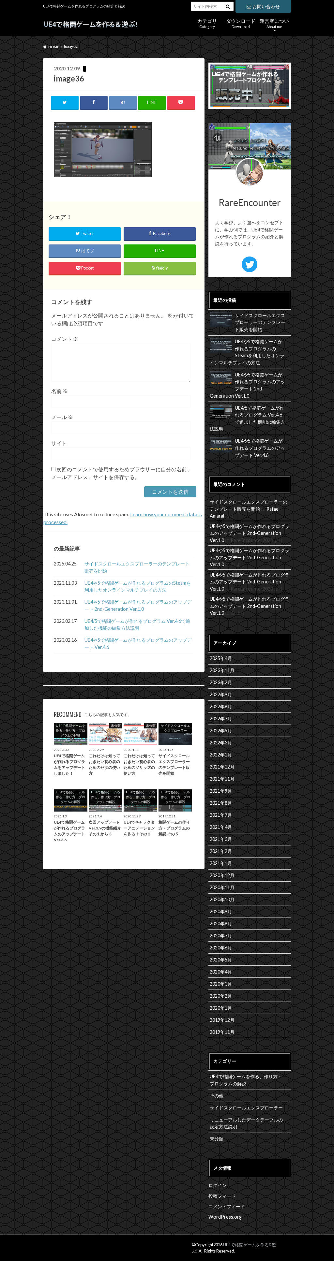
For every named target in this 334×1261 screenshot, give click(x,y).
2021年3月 (221, 839)
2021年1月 (221, 863)
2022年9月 (221, 694)
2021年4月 (221, 827)
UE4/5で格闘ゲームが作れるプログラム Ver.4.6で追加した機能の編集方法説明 (137, 624)
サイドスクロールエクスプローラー (246, 1107)
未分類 (216, 1138)
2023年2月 (221, 682)
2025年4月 (221, 658)
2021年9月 (221, 791)
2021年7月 (221, 815)
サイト (59, 443)
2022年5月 (221, 730)
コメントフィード (226, 1206)
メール (62, 417)
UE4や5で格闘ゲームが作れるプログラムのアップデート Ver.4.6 (137, 643)
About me (274, 23)
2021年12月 (222, 767)
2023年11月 (222, 670)
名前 (59, 391)
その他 (216, 1095)
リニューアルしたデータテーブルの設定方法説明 (246, 1123)
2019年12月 (222, 1020)
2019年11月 (222, 1032)
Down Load (240, 22)
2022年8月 (221, 706)
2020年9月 (221, 911)
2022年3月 (221, 742)
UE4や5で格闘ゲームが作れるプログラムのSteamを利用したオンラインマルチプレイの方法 (137, 586)
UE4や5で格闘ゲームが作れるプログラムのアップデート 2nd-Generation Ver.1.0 (137, 605)
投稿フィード (222, 1196)
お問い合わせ (266, 6)
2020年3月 (221, 984)
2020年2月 (221, 996)
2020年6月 (221, 947)
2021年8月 (221, 803)
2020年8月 (221, 923)
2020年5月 (221, 959)
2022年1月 (221, 754)
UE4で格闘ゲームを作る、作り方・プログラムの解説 (246, 1080)
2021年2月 (221, 851)
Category (207, 22)
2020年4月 (221, 972)
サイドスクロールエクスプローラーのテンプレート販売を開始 (137, 567)
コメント (64, 339)
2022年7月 (221, 718)
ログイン (217, 1185)
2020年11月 (222, 887)
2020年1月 (221, 1008)
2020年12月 (222, 875)
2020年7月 (221, 935)
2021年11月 (222, 779)
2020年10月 (222, 899)
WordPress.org (225, 1217)
